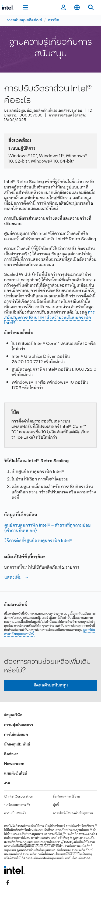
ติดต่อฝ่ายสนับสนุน (50, 685)
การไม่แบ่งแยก (16, 734)
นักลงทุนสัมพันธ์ (17, 744)
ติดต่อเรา (11, 754)
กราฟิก (53, 20)
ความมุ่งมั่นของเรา (18, 725)
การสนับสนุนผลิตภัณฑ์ (24, 20)
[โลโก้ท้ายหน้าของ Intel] (14, 870)
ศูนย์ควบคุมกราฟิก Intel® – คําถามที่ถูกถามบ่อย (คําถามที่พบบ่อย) (47, 528)
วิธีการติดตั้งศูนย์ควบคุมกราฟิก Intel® (38, 541)
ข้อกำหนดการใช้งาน (66, 797)
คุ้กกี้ (56, 805)
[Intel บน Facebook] (8, 883)
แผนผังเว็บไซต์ (15, 773)
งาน (7, 783)
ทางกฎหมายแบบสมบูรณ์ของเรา (39, 842)
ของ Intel (72, 850)
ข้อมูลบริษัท (13, 715)
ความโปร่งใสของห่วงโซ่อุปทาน (73, 813)
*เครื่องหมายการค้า (17, 805)
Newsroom (14, 764)
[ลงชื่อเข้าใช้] (63, 7)
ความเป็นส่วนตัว (15, 813)
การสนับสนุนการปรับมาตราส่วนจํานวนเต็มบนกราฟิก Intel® (49, 317)
